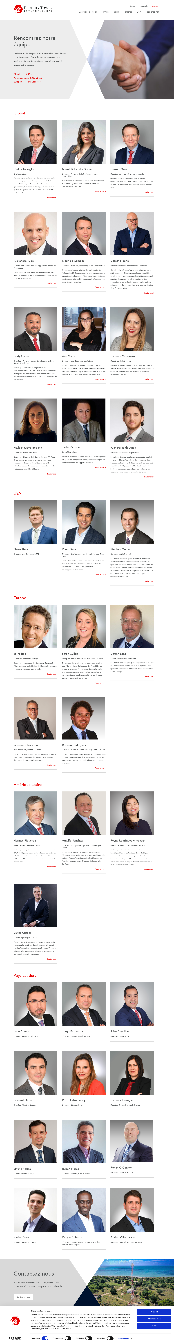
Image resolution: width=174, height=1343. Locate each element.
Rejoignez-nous (153, 11)
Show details (123, 1338)
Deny (154, 1326)
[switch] (68, 1338)
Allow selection (154, 1319)
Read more (51, 198)
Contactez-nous (23, 1297)
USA (28, 74)
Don (139, 11)
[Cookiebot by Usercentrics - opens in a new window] (15, 1338)
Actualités (143, 6)
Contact (132, 6)
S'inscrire (127, 11)
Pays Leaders (33, 81)
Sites (116, 11)
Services (105, 11)
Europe (17, 81)
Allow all (154, 1312)
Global (17, 74)
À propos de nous (88, 11)
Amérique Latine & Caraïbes (27, 78)
